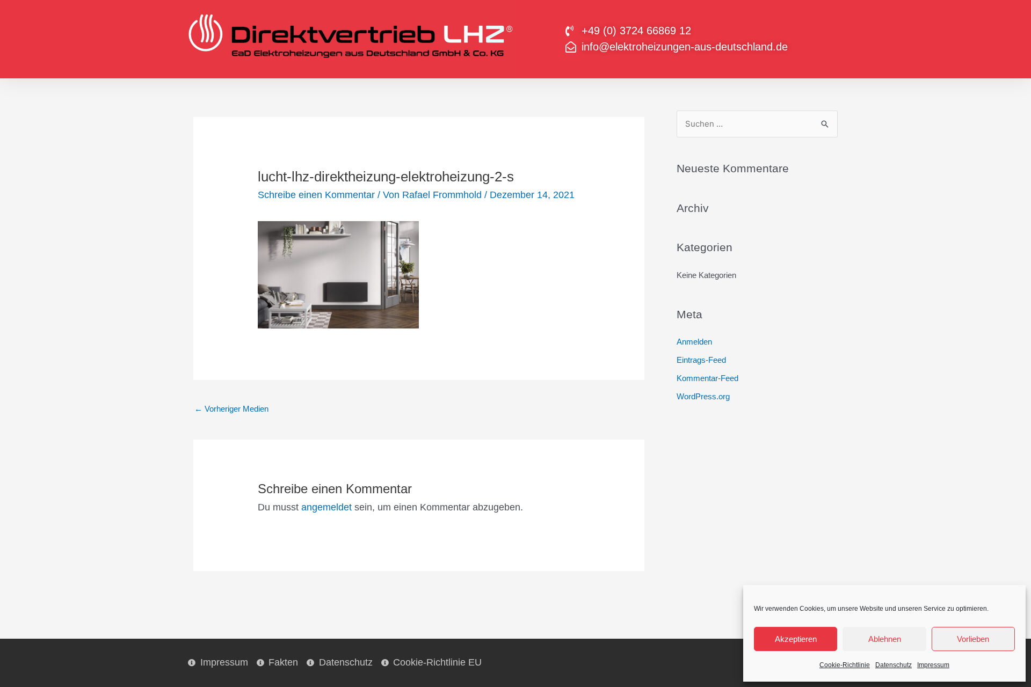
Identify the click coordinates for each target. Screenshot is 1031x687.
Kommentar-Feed (707, 378)
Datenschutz (893, 665)
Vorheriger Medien (231, 408)
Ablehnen (884, 639)
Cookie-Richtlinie (844, 665)
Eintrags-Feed (701, 359)
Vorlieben (973, 639)
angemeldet (326, 507)
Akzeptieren (796, 639)
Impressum (933, 665)
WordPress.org (703, 396)
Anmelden (694, 341)
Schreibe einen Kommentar (316, 194)
